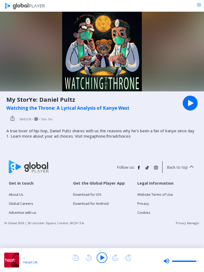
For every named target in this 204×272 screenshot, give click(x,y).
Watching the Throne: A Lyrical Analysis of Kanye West (67, 108)
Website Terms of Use (155, 194)
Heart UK (30, 262)
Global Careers (21, 203)
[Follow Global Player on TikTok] (147, 169)
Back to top (177, 167)
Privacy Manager (187, 223)
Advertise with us (22, 212)
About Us (16, 194)
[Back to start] (75, 257)
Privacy (143, 203)
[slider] (181, 261)
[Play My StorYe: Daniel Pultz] (190, 103)
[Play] (102, 257)
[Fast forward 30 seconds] (115, 257)
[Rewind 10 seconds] (88, 257)
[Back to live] (128, 257)
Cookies (143, 212)
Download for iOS (87, 194)
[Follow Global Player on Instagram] (156, 169)
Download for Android (91, 203)
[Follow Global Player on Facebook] (139, 169)
